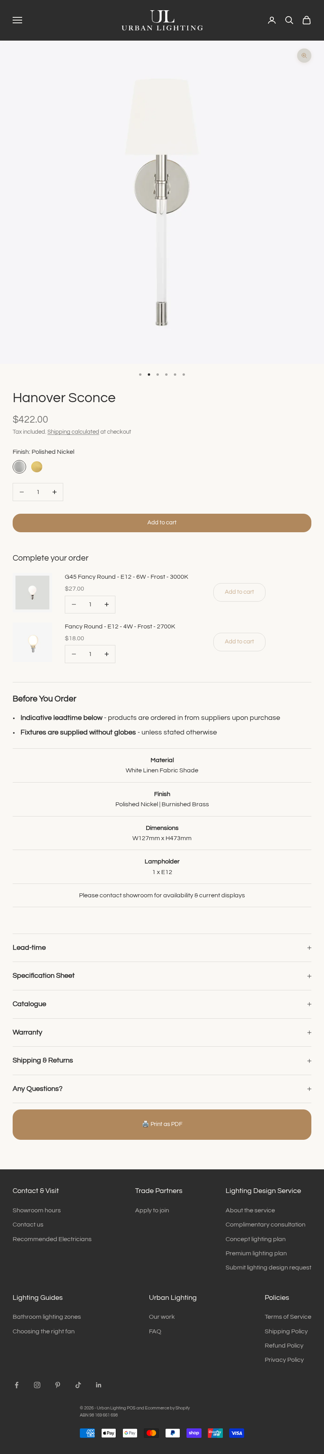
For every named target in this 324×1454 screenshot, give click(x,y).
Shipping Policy (286, 1331)
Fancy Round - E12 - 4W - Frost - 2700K (120, 626)
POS (131, 1408)
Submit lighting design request (268, 1267)
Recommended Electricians (52, 1239)
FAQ (155, 1331)
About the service (250, 1210)
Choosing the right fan (44, 1331)
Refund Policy (284, 1345)
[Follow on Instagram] (37, 1385)
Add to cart (162, 523)
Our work (162, 1317)
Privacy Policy (284, 1360)
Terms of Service (288, 1317)
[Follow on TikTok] (78, 1385)
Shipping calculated (73, 432)
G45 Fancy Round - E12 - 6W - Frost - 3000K (126, 577)
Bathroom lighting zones (47, 1317)
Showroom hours (37, 1210)
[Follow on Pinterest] (58, 1385)
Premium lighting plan (256, 1253)
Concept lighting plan (256, 1239)
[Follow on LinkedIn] (99, 1385)
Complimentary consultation (265, 1224)
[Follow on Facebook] (17, 1385)
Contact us (28, 1224)
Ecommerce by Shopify (167, 1408)
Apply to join (152, 1210)
